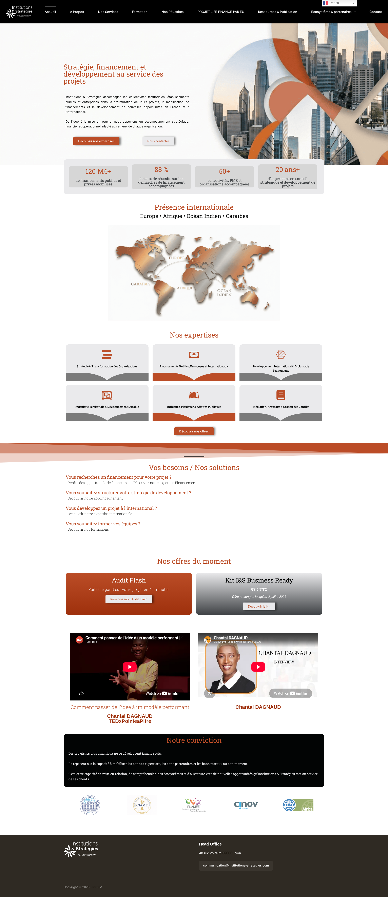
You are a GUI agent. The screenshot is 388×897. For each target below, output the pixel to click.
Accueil (50, 12)
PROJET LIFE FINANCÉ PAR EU (221, 12)
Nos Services (108, 12)
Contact (375, 12)
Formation (140, 12)
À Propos (77, 12)
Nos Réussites (172, 12)
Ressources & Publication (277, 12)
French (333, 3)
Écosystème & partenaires (331, 12)
